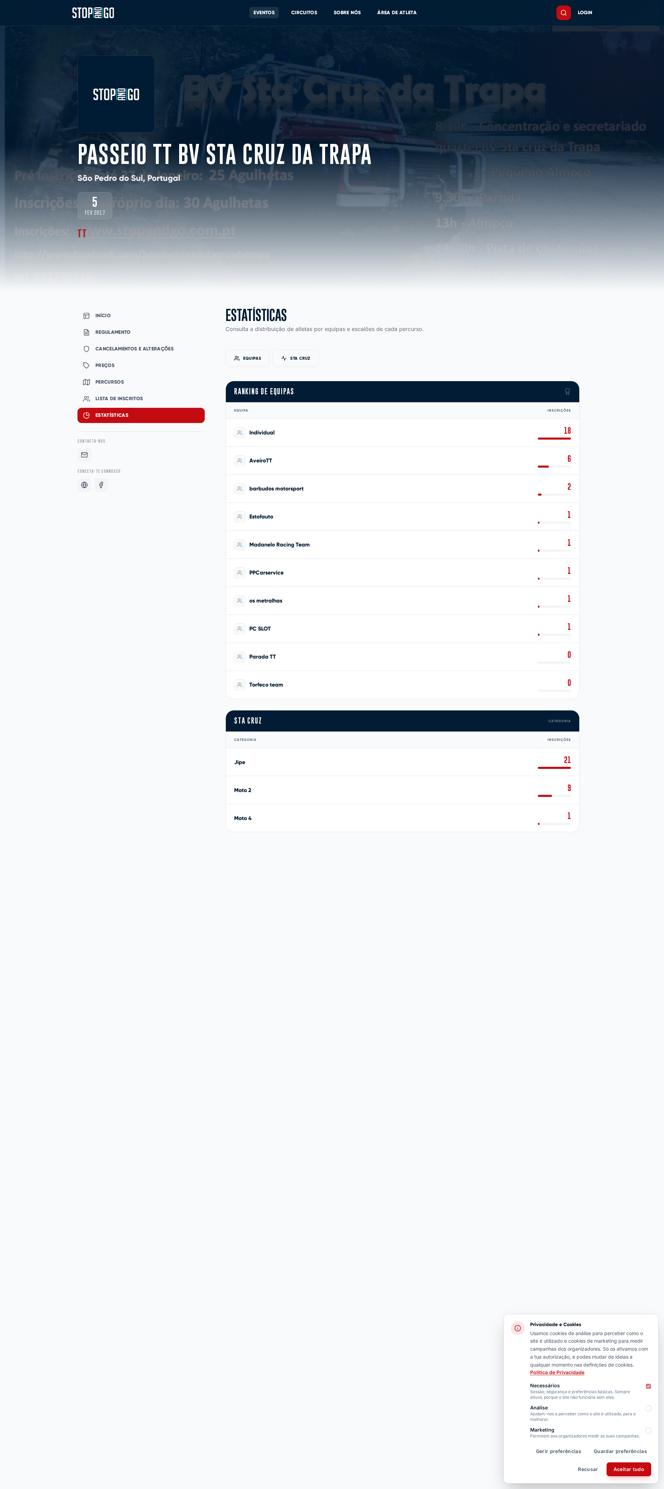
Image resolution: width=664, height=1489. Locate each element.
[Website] (84, 485)
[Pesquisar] (563, 13)
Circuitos (304, 13)
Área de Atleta (397, 13)
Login (585, 13)
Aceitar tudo (629, 1469)
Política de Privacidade (557, 1372)
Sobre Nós (347, 13)
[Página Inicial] (93, 12)
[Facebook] (101, 485)
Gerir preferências (558, 1451)
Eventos (263, 13)
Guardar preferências (620, 1451)
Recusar (588, 1469)
